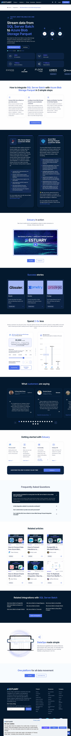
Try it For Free (14, 367)
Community (50, 711)
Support (49, 713)
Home (9, 7)
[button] (16, 2)
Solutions (21, 2)
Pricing (27, 2)
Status (60, 704)
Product (15, 2)
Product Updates (51, 695)
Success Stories (51, 709)
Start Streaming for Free (14, 47)
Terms (60, 699)
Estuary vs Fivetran (39, 699)
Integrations (15, 7)
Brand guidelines (60, 708)
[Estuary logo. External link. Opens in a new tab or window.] (8, 722)
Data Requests (60, 702)
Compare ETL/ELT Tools (51, 707)
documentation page (15, 198)
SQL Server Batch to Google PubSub (16, 609)
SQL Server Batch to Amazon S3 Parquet (15, 605)
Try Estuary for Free (35, 122)
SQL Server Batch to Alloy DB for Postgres (54, 609)
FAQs (37, 711)
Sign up (10, 460)
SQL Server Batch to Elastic (33, 605)
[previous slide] (15, 423)
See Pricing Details (26, 367)
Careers (60, 693)
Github (49, 704)
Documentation (51, 691)
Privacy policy (36, 720)
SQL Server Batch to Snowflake (53, 603)
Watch (53, 460)
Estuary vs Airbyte (39, 701)
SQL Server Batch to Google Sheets (54, 605)
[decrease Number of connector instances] (23, 362)
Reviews (37, 709)
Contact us (52, 470)
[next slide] (56, 423)
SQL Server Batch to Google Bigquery (35, 603)
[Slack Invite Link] (52, 2)
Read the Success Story (43, 415)
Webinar (49, 702)
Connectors (32, 2)
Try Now (31, 260)
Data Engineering (51, 701)
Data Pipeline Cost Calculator (39, 707)
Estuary (37, 691)
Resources (38, 2)
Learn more (25, 460)
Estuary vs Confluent (39, 702)
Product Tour (38, 697)
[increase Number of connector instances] (31, 362)
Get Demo (25, 47)
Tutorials (49, 697)
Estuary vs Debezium (40, 704)
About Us (60, 691)
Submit (28, 709)
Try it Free (66, 2)
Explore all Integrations (36, 615)
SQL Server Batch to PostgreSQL (15, 603)
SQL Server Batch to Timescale (33, 609)
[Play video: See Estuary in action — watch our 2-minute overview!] (35, 244)
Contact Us (40, 260)
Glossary (49, 699)
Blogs (49, 693)
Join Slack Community (40, 460)
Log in (59, 2)
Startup (60, 705)
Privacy (60, 697)
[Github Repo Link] (55, 2)
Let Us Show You (41, 675)
